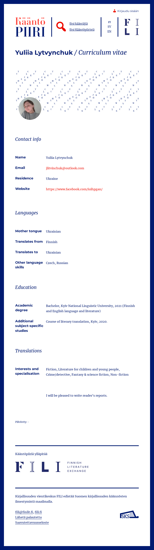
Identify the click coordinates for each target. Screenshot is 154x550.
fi (109, 22)
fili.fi (38, 512)
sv (109, 26)
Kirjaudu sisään (128, 11)
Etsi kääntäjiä (78, 23)
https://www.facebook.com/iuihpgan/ (74, 189)
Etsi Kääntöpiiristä (81, 29)
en (109, 31)
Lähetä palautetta (28, 517)
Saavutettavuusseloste (32, 522)
